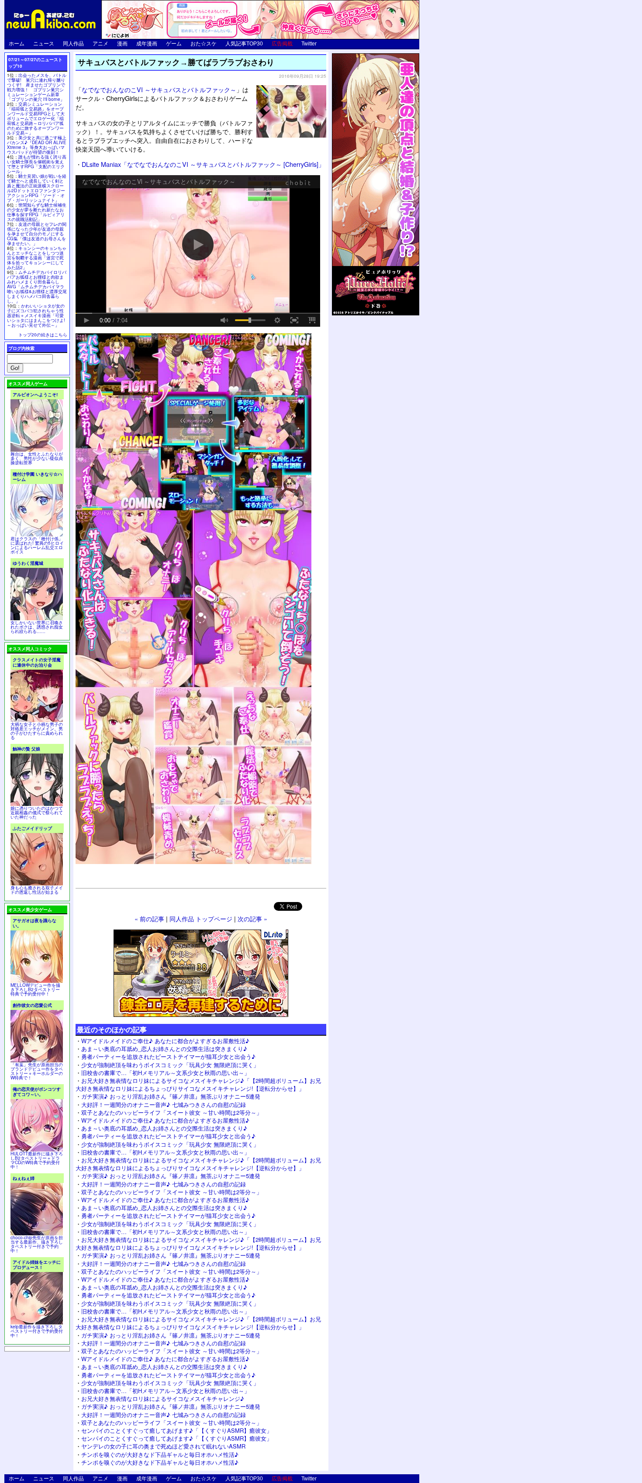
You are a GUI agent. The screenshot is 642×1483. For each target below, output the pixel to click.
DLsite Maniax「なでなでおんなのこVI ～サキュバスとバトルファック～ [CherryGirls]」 (203, 164)
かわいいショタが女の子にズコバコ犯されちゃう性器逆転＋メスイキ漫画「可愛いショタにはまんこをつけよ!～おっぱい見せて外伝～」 (36, 315)
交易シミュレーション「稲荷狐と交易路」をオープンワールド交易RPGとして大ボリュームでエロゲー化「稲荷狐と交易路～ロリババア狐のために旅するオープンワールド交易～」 (36, 118)
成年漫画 (146, 44)
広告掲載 (282, 44)
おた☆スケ (203, 44)
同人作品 (73, 44)
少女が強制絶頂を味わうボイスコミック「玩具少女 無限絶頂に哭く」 (170, 1065)
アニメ (100, 44)
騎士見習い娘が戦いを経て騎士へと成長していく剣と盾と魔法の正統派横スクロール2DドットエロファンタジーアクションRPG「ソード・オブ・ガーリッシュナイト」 (36, 188)
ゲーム (174, 44)
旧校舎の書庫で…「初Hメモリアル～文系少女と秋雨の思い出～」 (165, 1072)
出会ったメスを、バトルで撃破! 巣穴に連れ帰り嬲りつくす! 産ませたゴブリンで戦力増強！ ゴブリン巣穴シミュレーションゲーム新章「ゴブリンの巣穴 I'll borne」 (36, 87)
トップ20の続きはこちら (42, 335)
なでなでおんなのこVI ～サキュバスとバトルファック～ (159, 89)
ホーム (16, 44)
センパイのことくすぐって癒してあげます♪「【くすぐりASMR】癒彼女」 (176, 1430)
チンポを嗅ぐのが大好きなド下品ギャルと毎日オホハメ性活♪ (159, 1454)
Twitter (309, 44)
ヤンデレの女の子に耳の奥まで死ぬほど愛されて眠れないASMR (163, 1446)
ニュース (43, 44)
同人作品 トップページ (200, 918)
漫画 (122, 44)
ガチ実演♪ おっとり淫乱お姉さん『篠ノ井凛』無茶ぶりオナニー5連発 (170, 1096)
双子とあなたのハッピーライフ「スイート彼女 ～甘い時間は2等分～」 (171, 1112)
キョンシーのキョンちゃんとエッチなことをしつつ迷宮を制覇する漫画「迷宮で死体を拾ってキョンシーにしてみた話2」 (36, 257)
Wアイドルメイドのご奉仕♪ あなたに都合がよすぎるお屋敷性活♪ (165, 1041)
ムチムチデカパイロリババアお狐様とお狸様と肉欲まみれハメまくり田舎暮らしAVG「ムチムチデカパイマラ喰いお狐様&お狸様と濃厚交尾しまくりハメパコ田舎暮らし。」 (37, 286)
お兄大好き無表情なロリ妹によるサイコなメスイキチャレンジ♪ (162, 1398)
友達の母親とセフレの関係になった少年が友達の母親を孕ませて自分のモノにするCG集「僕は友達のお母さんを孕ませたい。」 (36, 233)
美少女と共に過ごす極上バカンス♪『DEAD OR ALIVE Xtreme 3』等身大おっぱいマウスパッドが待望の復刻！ (36, 145)
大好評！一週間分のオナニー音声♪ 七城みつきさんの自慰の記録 (163, 1104)
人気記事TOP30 (244, 44)
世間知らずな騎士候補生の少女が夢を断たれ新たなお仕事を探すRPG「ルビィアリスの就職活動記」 (36, 212)
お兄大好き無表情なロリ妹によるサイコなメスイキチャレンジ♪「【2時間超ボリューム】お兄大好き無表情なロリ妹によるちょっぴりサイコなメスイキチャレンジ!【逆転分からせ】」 (198, 1084)
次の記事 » (252, 918)
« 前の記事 (149, 918)
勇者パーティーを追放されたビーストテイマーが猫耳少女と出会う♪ (168, 1056)
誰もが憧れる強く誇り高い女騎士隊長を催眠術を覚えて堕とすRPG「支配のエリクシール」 (36, 164)
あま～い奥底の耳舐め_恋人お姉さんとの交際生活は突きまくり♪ (164, 1048)
